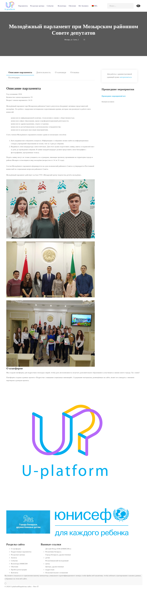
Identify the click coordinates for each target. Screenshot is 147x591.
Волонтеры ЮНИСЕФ (19, 564)
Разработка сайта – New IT (28, 586)
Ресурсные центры (37, 6)
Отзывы (74, 72)
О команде (60, 72)
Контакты (14, 573)
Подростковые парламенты (21, 552)
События (50, 6)
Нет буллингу (84, 6)
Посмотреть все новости (108, 101)
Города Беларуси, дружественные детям (58, 556)
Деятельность (43, 72)
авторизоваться (125, 77)
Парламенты (23, 6)
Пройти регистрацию (19, 570)
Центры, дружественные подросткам (54, 568)
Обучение (72, 6)
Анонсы (14, 558)
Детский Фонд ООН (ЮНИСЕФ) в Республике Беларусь (58, 550)
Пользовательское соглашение (56, 573)
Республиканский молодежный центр (56, 562)
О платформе (16, 549)
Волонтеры (62, 6)
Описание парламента (20, 72)
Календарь (14, 77)
